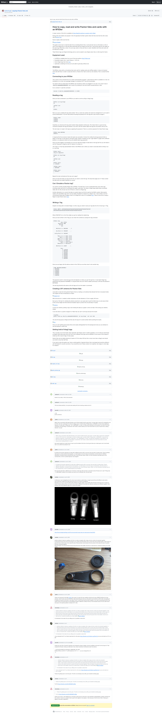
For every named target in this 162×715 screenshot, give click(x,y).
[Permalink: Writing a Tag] (52, 202)
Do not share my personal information (102, 711)
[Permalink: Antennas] (52, 67)
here (69, 62)
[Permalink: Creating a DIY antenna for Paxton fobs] (52, 288)
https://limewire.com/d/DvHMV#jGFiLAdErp (67, 684)
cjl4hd (56, 419)
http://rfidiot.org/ (86, 58)
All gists (29, 2)
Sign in (153, 2)
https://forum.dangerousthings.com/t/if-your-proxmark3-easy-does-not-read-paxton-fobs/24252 (75, 532)
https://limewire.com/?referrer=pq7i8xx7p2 (89, 636)
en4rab (56, 477)
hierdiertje (57, 607)
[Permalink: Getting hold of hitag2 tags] (52, 329)
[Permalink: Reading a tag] (52, 95)
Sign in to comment (90, 705)
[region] (81, 186)
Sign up (158, 2)
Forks (28, 15)
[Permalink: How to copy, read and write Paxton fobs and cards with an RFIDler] (52, 28)
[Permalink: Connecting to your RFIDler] (52, 76)
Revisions (12, 15)
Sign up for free (55, 705)
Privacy (67, 711)
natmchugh (8, 11)
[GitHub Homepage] (53, 711)
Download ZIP (156, 15)
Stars (21, 15)
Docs (83, 711)
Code (5, 15)
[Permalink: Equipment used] (52, 55)
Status (75, 711)
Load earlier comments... (82, 391)
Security (71, 711)
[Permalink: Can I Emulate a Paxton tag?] (52, 183)
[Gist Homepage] (4, 2)
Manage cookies (92, 711)
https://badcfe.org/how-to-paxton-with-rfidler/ (84, 33)
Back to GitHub (35, 2)
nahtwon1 (57, 394)
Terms (64, 711)
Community (79, 711)
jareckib (56, 410)
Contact (86, 711)
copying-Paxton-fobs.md (20, 11)
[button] (149, 15)
